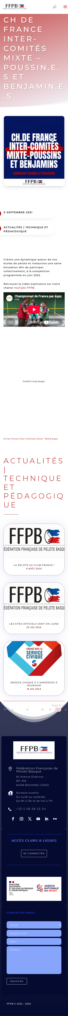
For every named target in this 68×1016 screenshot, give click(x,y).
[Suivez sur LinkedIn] (46, 818)
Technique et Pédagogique (34, 491)
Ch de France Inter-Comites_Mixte (23, 439)
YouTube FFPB (24, 287)
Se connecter (34, 853)
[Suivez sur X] (29, 818)
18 (42, 709)
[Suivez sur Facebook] (13, 818)
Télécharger (51, 439)
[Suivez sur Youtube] (38, 818)
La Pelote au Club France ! (34, 565)
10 (27, 709)
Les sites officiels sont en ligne (34, 623)
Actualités (13, 227)
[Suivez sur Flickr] (54, 818)
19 (50, 709)
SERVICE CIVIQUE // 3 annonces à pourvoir (34, 684)
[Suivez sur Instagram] (21, 818)
